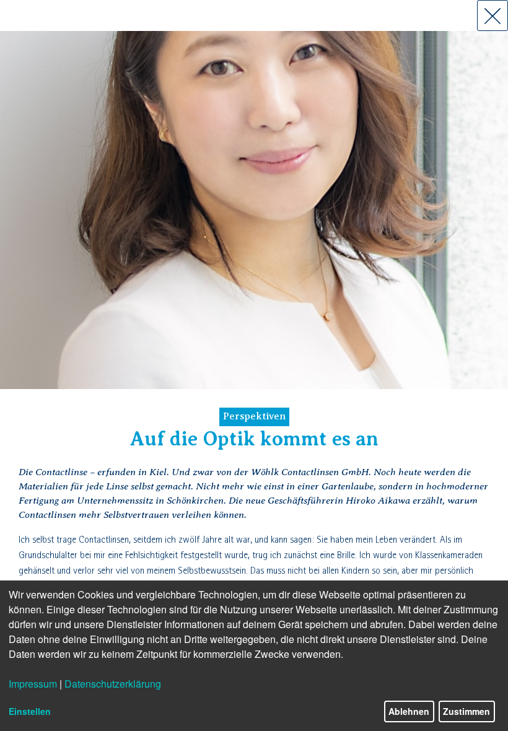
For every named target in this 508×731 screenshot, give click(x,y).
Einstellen (30, 711)
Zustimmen (466, 711)
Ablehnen (408, 711)
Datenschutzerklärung (112, 683)
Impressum (33, 683)
